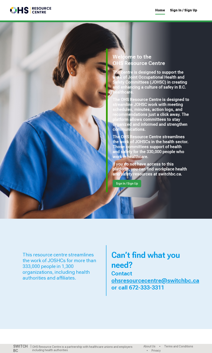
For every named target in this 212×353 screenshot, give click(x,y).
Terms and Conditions (178, 346)
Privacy (156, 350)
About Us (149, 346)
